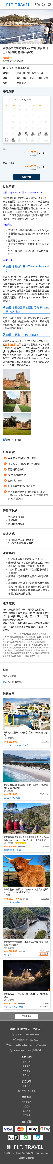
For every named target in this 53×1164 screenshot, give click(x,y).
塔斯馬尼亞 (37, 73)
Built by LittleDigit (26, 1157)
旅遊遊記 (27, 1106)
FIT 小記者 (26, 1102)
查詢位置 (26, 177)
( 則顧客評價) (22, 68)
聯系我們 (27, 1066)
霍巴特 (26, 73)
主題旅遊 (27, 1110)
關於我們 (27, 1061)
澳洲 (19, 73)
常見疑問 (27, 1086)
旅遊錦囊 (27, 1114)
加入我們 (27, 1074)
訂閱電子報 (27, 1016)
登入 (5, 681)
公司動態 (27, 1070)
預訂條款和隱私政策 (26, 1090)
